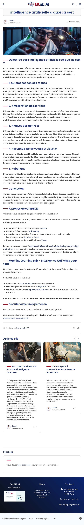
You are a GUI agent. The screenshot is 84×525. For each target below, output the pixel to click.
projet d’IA (42, 286)
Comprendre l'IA (22, 328)
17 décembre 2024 (58, 410)
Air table (27, 237)
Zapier (36, 237)
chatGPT (43, 228)
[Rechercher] (74, 4)
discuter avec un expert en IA (15, 318)
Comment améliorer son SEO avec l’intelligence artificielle (21, 369)
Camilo (11, 20)
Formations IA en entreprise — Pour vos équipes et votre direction (42, 493)
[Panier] (79, 4)
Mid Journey (34, 231)
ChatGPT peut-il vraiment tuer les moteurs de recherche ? (60, 369)
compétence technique (36, 289)
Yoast (44, 240)
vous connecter (24, 465)
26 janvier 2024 (17, 428)
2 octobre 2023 (15, 23)
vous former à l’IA (27, 283)
